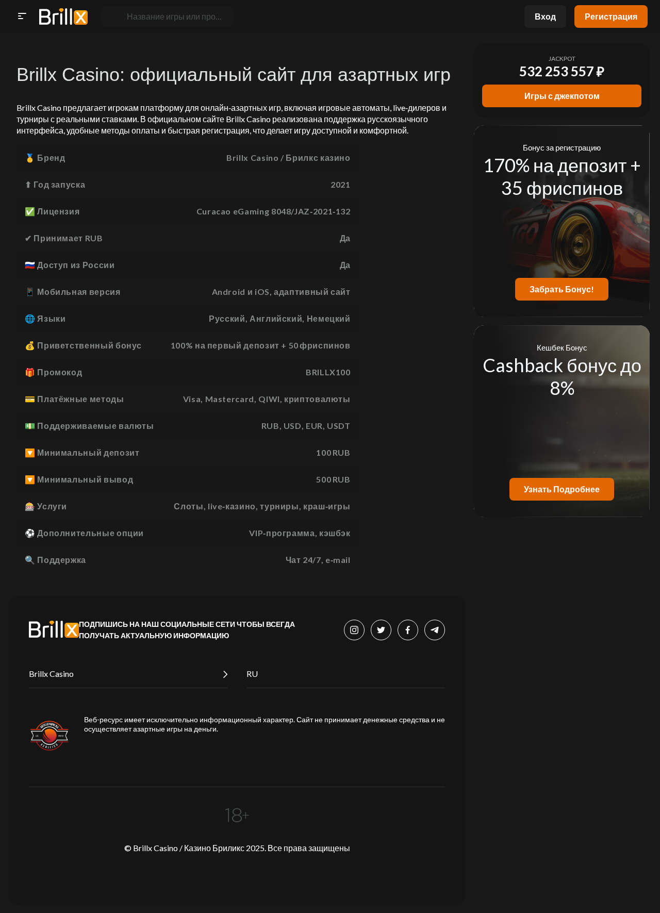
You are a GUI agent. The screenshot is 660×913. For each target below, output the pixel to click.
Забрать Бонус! (562, 289)
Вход (545, 16)
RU (252, 673)
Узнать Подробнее (562, 489)
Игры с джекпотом (562, 96)
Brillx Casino (51, 673)
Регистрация (611, 16)
